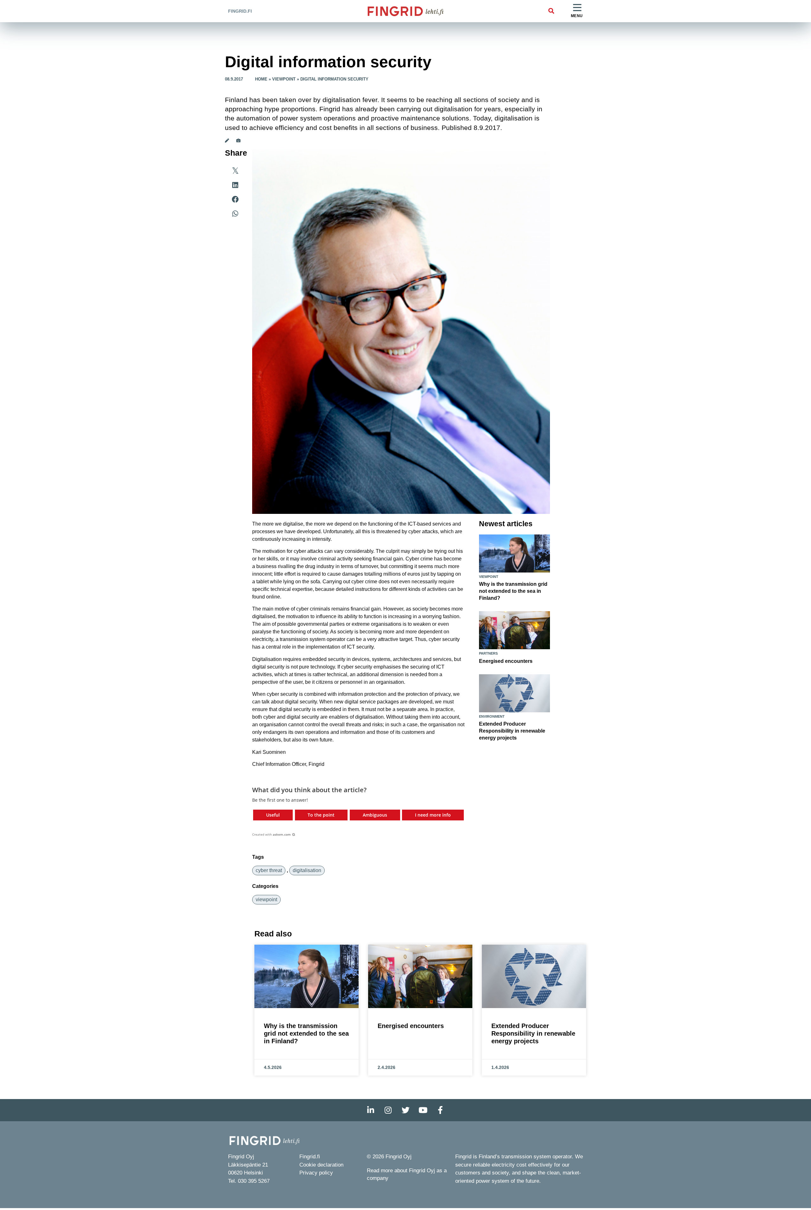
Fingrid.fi (240, 11)
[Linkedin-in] (371, 1110)
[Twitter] (405, 1110)
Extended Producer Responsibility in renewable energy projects (512, 731)
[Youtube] (423, 1110)
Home (261, 79)
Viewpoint (284, 79)
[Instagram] (388, 1110)
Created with (271, 834)
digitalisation (307, 870)
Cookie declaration (321, 1165)
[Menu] (577, 8)
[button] (551, 11)
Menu (577, 16)
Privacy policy (316, 1173)
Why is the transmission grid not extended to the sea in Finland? (513, 591)
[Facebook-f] (440, 1110)
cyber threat (269, 870)
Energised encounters (506, 661)
